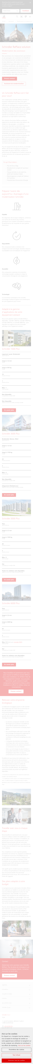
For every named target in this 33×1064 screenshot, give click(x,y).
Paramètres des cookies (16, 1049)
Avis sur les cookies (24, 1045)
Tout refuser (16, 1055)
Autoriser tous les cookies (16, 1060)
